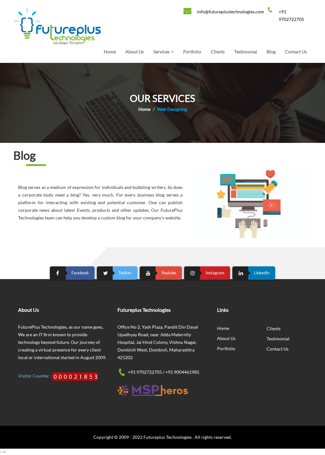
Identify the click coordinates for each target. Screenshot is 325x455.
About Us (134, 51)
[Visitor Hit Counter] (75, 375)
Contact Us (296, 51)
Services (161, 51)
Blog (271, 51)
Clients (218, 51)
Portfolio (192, 51)
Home (110, 51)
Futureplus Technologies (168, 437)
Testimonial (245, 51)
